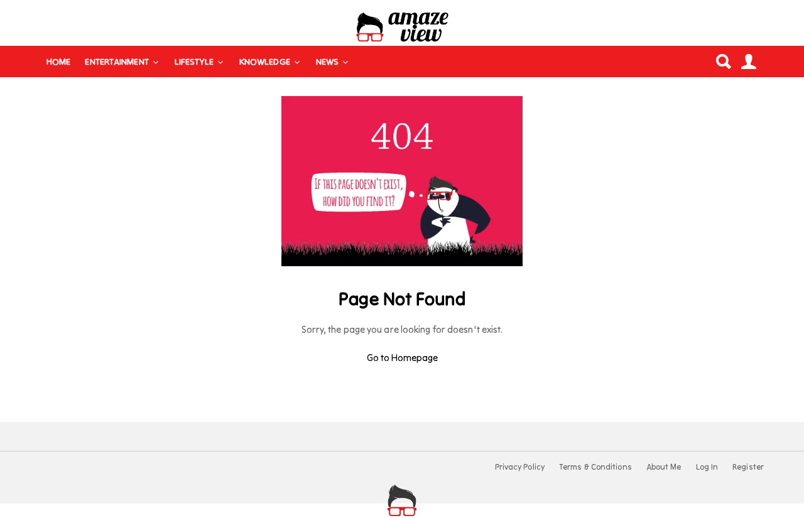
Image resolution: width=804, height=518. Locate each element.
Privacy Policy (520, 467)
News (327, 61)
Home (58, 61)
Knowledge (264, 61)
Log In (707, 467)
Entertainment (116, 61)
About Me (664, 467)
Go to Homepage (402, 358)
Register (748, 467)
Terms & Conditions (595, 467)
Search (723, 61)
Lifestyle (194, 61)
